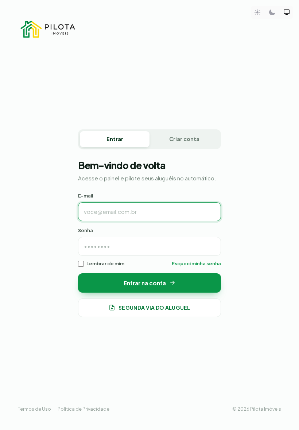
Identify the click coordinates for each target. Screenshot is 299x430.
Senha (85, 230)
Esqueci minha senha (196, 263)
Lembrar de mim (105, 263)
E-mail (85, 196)
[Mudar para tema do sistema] (286, 12)
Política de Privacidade (83, 409)
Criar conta (184, 139)
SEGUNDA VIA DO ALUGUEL (154, 307)
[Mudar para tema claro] (257, 12)
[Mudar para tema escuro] (272, 12)
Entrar (114, 139)
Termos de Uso (34, 409)
